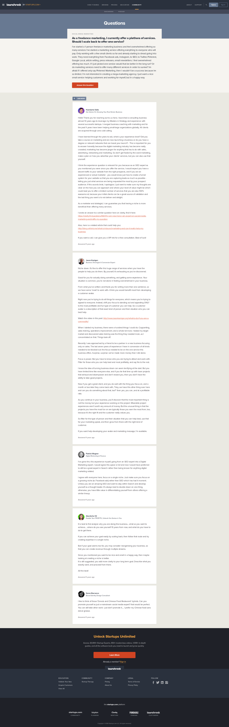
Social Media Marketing (82, 34)
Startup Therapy (88, 681)
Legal (130, 678)
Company (109, 678)
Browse (105, 5)
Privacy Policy (133, 685)
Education (124, 5)
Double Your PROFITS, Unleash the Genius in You (104, 518)
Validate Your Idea (65, 681)
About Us (108, 685)
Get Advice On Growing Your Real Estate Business (104, 112)
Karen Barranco (92, 593)
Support (198, 5)
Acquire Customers (65, 685)
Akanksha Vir (91, 516)
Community (137, 5)
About (189, 5)
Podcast (121, 11)
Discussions (108, 11)
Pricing (114, 5)
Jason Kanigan (92, 260)
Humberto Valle (92, 109)
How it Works (93, 5)
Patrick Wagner (92, 453)
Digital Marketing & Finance (96, 456)
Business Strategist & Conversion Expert (100, 263)
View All (61, 688)
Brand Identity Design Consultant (98, 596)
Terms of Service (134, 681)
